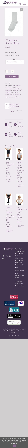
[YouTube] (3, 259)
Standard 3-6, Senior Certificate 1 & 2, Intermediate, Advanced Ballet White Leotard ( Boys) (21, 170)
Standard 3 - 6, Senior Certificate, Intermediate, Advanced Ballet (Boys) (13, 95)
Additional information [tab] (7, 106)
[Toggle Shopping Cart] (20, 4)
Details (10, 180)
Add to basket (12, 76)
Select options (7, 180)
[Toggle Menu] (24, 4)
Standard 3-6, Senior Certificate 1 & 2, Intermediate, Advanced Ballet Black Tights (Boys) (10, 216)
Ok (14, 445)
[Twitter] (7, 256)
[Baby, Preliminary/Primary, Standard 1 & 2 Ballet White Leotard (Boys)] (19, 199)
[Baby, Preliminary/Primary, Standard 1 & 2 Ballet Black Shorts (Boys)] (8, 154)
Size (14, 59)
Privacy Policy (19, 286)
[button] (21, 9)
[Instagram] (10, 256)
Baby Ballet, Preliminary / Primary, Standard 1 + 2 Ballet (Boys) (13, 88)
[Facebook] (3, 256)
